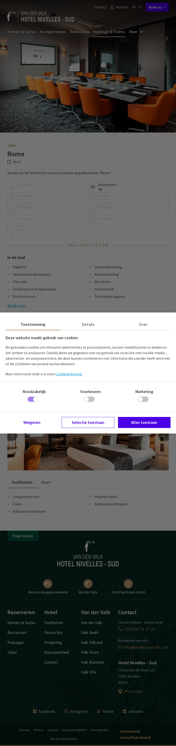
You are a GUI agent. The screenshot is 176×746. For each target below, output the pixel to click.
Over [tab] (143, 324)
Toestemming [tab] (33, 324)
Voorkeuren (90, 391)
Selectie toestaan (88, 422)
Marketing (144, 391)
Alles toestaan (144, 422)
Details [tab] (88, 324)
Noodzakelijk (34, 391)
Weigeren (31, 422)
